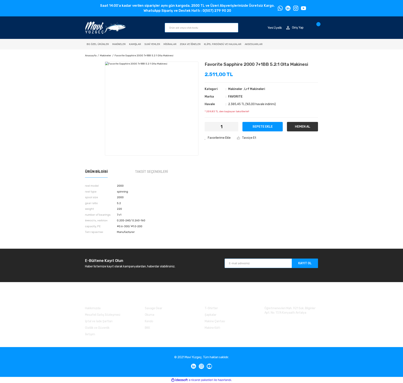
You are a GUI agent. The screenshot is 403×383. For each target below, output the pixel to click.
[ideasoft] (179, 380)
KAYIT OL (305, 263)
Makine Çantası (215, 321)
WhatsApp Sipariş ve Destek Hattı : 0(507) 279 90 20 (187, 11)
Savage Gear (153, 308)
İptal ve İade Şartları (99, 321)
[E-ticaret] (201, 380)
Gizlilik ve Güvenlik (97, 328)
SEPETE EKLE (263, 126)
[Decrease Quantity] (210, 126)
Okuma (149, 315)
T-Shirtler (211, 308)
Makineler (235, 89)
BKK (147, 328)
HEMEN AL (302, 126)
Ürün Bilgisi (96, 172)
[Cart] (317, 27)
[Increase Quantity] (232, 126)
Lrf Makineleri (254, 89)
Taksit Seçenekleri (151, 172)
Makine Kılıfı (212, 328)
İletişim (90, 334)
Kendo (149, 321)
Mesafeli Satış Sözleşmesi (102, 315)
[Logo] (105, 28)
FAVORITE (235, 96)
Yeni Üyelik (275, 27)
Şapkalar (210, 315)
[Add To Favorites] (218, 138)
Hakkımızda (93, 308)
